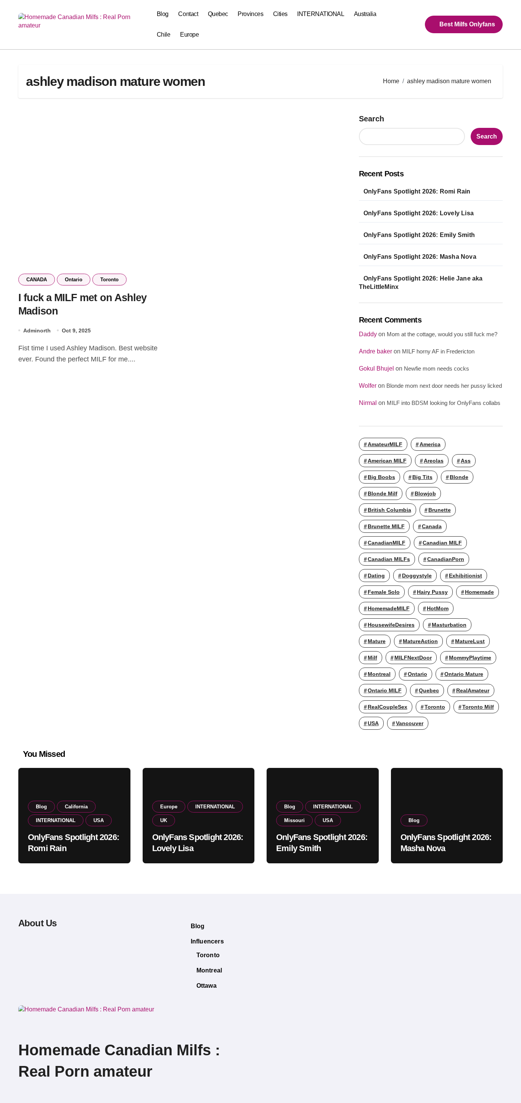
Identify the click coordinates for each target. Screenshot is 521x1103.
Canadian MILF (442, 543)
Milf (372, 658)
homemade (479, 592)
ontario (417, 674)
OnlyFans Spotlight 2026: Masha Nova (419, 256)
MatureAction (420, 641)
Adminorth (37, 330)
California (76, 807)
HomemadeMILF (389, 608)
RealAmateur (472, 690)
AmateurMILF (385, 444)
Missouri (294, 820)
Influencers (207, 941)
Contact (188, 14)
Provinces (250, 14)
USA (373, 723)
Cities (280, 14)
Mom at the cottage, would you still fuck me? (442, 334)
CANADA (36, 279)
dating (376, 575)
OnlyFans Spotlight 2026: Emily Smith (419, 235)
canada (432, 526)
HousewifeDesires (391, 625)
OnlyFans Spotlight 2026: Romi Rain (417, 191)
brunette (439, 510)
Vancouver (409, 723)
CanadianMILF (386, 543)
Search (371, 118)
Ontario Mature (463, 674)
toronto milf (478, 707)
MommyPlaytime (470, 658)
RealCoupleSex (387, 707)
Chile (163, 34)
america (430, 444)
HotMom (438, 608)
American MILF (387, 461)
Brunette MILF (386, 526)
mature (377, 641)
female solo (384, 592)
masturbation (449, 625)
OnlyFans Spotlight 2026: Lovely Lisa (418, 213)
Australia (365, 14)
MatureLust (470, 641)
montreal (379, 674)
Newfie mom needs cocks (436, 368)
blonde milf (382, 493)
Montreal (209, 970)
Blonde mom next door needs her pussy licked (444, 385)
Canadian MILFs (389, 559)
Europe (189, 34)
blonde (459, 477)
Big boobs (381, 477)
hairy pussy (432, 592)
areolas (434, 461)
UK (163, 820)
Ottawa (206, 985)
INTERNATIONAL (320, 14)
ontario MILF (385, 690)
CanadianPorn (445, 559)
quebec (429, 690)
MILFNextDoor (413, 658)
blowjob (425, 493)
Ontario (73, 279)
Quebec (218, 14)
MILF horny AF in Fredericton (438, 351)
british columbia (389, 510)
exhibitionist (465, 575)
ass (466, 461)
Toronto (109, 279)
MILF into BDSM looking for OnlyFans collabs (443, 403)
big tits (422, 477)
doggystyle (417, 575)
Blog (163, 14)
